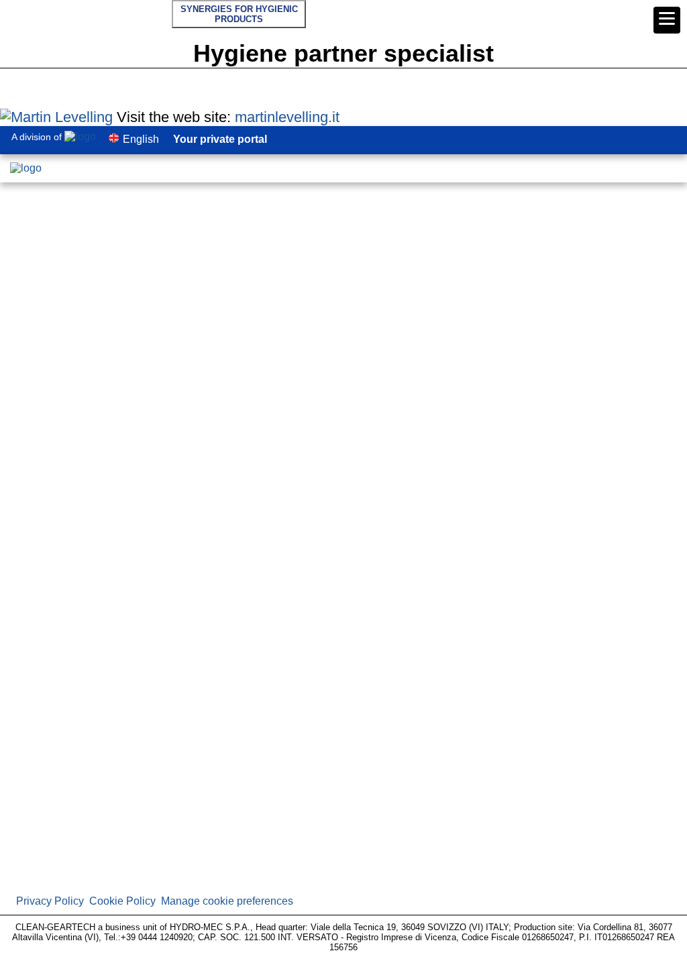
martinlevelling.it (287, 117)
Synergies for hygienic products (239, 14)
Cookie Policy (122, 901)
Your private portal (220, 139)
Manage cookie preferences (227, 901)
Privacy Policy (50, 901)
